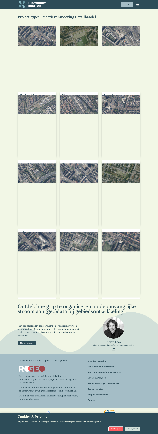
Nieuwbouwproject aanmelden (104, 383)
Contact (92, 400)
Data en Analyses (97, 377)
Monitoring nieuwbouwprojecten (104, 372)
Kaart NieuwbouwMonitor (101, 366)
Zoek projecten (95, 389)
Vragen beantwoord (98, 394)
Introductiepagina (97, 361)
